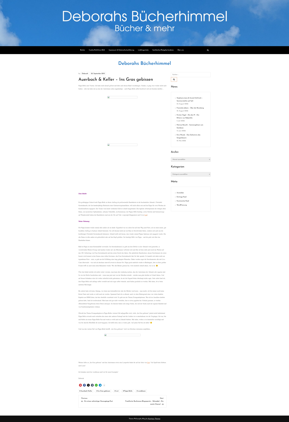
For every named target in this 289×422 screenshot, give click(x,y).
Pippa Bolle (128, 391)
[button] (80, 385)
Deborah (85, 73)
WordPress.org (182, 205)
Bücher (82, 50)
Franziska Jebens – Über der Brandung (190, 108)
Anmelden (180, 193)
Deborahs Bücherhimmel (144, 63)
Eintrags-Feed (181, 197)
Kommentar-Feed (183, 201)
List (146, 215)
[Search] (174, 79)
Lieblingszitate (143, 50)
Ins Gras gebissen (104, 391)
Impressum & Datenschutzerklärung (121, 50)
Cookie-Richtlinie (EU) (97, 50)
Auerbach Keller (86, 391)
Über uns (180, 50)
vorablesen (142, 391)
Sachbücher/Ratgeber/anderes (163, 50)
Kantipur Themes (154, 419)
